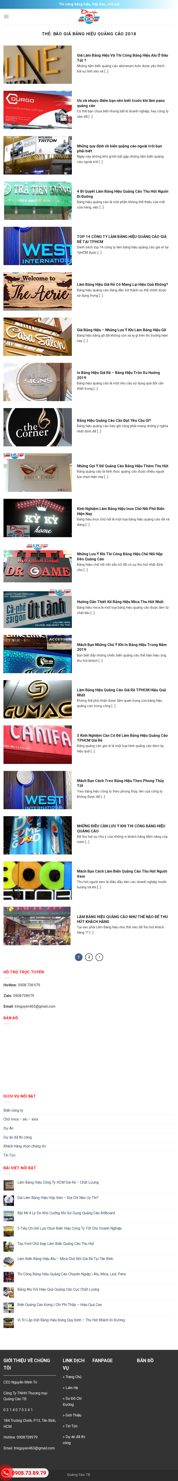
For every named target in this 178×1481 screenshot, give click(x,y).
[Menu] (6, 16)
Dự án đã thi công (17, 1137)
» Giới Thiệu (72, 1415)
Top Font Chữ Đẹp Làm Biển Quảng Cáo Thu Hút (55, 1243)
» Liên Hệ (70, 1388)
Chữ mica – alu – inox (20, 1119)
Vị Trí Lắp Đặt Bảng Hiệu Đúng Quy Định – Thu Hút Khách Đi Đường (71, 1320)
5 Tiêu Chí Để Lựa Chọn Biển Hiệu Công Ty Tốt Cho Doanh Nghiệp (69, 1228)
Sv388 (95, 1475)
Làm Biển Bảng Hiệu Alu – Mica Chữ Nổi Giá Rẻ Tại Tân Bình (65, 1259)
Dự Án (8, 1128)
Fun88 (106, 1475)
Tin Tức (9, 1155)
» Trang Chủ (72, 1377)
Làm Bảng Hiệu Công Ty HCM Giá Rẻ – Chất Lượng (58, 1182)
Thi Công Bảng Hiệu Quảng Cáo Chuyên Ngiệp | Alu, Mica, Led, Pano (71, 1274)
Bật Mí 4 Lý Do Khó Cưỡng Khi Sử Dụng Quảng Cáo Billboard (66, 1213)
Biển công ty (13, 1110)
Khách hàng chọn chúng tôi (24, 1146)
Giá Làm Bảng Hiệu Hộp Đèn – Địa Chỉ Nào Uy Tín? (58, 1197)
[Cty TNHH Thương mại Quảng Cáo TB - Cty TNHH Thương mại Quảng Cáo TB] (89, 16)
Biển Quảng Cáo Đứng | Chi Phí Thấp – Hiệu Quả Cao (59, 1304)
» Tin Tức (70, 1426)
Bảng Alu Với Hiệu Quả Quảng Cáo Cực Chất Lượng (58, 1289)
